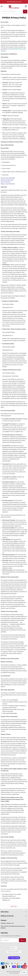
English (13, 947)
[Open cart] (3, 967)
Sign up (22, 940)
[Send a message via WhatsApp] (24, 966)
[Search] (25, 11)
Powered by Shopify (14, 973)
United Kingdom (13, 952)
